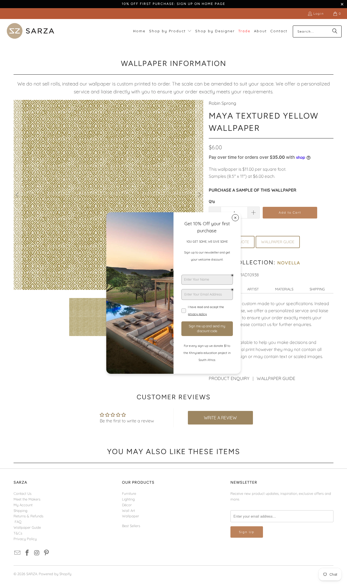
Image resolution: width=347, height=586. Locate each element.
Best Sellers (131, 526)
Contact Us (22, 493)
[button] (170, 31)
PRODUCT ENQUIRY (229, 378)
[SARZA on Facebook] (27, 553)
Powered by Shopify (55, 574)
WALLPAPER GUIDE (277, 241)
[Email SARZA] (18, 553)
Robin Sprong (222, 103)
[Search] (335, 31)
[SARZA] (30, 31)
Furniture (129, 493)
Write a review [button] (220, 417)
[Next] (199, 195)
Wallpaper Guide (27, 527)
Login (318, 13)
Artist (253, 289)
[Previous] (17, 195)
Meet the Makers (27, 499)
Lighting (128, 499)
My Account (23, 505)
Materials (284, 289)
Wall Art (128, 510)
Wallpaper (130, 516)
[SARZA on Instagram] (37, 553)
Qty (212, 201)
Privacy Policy (25, 539)
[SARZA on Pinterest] (47, 553)
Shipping (317, 289)
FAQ (18, 522)
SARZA (31, 574)
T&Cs (18, 533)
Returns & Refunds (28, 516)
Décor (127, 505)
